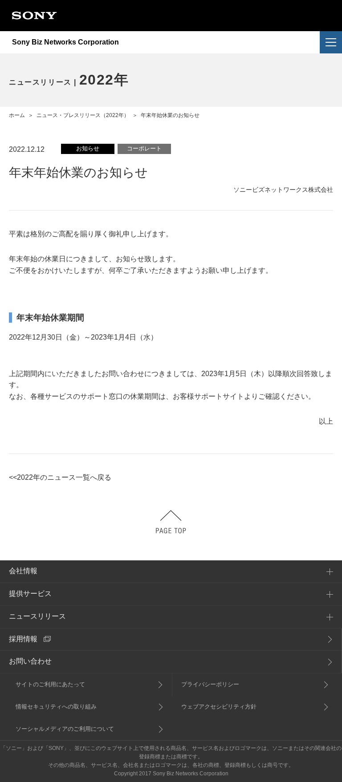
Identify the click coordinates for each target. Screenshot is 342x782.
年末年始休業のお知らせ (170, 115)
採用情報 (23, 639)
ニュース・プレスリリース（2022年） (83, 115)
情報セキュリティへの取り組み (56, 706)
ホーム (17, 115)
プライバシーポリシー (210, 684)
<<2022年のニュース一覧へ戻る (60, 477)
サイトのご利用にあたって (50, 684)
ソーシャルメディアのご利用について (65, 728)
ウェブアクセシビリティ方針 (218, 706)
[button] (331, 42)
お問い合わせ (30, 661)
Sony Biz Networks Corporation (65, 42)
